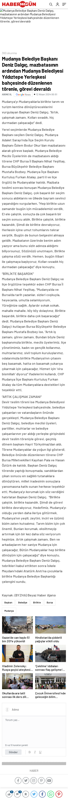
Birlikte (37, 602)
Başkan (8, 602)
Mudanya (9, 610)
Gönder (13, 752)
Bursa (50, 602)
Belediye (22, 602)
